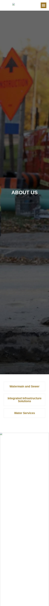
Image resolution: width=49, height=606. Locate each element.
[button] (43, 5)
